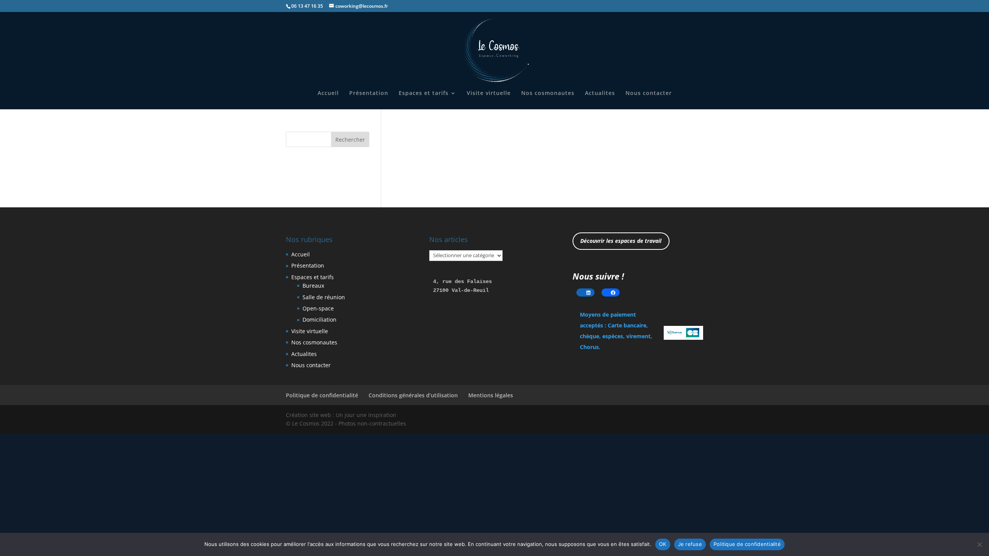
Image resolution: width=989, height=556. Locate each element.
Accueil (328, 93)
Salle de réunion (323, 297)
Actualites (600, 93)
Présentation (368, 93)
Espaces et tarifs (424, 93)
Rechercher (350, 139)
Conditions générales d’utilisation (413, 395)
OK (662, 544)
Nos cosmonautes (547, 93)
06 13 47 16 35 (307, 6)
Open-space (318, 308)
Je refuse (690, 544)
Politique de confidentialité (322, 395)
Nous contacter (648, 93)
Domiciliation (319, 319)
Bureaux (313, 285)
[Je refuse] (979, 544)
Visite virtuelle (489, 93)
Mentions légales (490, 395)
